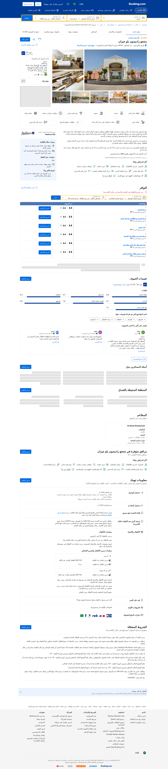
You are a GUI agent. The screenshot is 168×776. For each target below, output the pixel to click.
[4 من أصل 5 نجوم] (144, 38)
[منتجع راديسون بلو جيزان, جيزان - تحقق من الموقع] (146, 45)
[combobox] (123, 19)
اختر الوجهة (137, 17)
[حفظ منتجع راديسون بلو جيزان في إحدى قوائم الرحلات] (39, 39)
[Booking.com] (137, 4)
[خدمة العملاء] (68, 4)
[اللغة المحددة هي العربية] (74, 4)
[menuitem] (141, 10)
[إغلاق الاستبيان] (23, 525)
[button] (35, 94)
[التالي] (22, 69)
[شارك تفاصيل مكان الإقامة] (33, 39)
